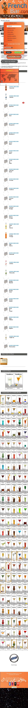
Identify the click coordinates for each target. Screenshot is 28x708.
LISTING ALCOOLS (11, 28)
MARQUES (9, 26)
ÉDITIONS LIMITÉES (11, 36)
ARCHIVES (9, 40)
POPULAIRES (10, 32)
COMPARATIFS (10, 34)
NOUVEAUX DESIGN (11, 38)
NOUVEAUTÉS (10, 30)
